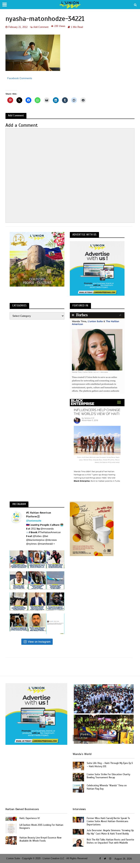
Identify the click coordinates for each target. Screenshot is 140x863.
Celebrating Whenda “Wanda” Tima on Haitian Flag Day (107, 787)
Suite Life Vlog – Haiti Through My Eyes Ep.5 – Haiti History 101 (110, 765)
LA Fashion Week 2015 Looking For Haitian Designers (41, 827)
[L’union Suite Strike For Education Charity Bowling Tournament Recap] (78, 777)
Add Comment (40, 27)
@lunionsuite (33, 520)
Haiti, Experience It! (30, 818)
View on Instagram (39, 641)
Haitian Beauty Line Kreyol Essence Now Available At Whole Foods (40, 839)
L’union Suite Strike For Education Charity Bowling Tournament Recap (108, 776)
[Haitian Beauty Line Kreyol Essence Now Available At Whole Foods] (11, 840)
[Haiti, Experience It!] (11, 818)
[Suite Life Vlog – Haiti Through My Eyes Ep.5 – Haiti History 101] (78, 765)
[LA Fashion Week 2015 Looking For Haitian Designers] (11, 828)
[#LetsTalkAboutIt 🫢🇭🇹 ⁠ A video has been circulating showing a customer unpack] (19, 601)
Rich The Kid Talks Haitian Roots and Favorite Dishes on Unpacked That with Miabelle (110, 841)
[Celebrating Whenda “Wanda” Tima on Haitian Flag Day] (78, 788)
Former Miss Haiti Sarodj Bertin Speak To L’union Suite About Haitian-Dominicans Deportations (108, 821)
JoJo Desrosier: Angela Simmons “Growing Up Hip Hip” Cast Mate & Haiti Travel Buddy (110, 832)
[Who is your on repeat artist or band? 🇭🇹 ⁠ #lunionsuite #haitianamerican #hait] (55, 624)
